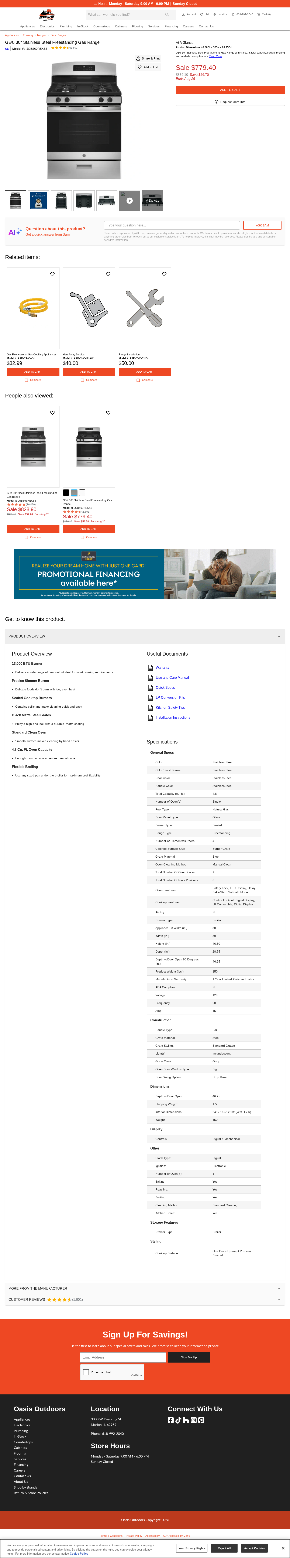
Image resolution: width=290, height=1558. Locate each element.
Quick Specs (165, 687)
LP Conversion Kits (170, 697)
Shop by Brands (25, 1487)
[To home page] (47, 14)
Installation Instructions (173, 717)
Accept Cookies (254, 1548)
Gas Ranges (58, 35)
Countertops (101, 26)
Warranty (162, 667)
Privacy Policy (134, 1535)
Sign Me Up (189, 1357)
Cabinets (121, 26)
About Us (21, 1481)
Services (154, 26)
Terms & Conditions (111, 1535)
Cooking (28, 35)
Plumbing (66, 26)
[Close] (283, 1548)
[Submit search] (167, 14)
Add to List (151, 67)
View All (152, 200)
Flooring (137, 26)
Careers (188, 26)
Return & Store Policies (31, 1493)
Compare (35, 380)
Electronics (47, 26)
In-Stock (82, 26)
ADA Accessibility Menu (176, 1535)
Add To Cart (230, 90)
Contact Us (206, 26)
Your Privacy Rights (192, 1548)
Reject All (224, 1548)
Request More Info (232, 101)
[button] (183, 14)
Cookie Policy (79, 1553)
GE (7, 48)
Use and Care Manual (172, 677)
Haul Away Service (73, 354)
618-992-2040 (113, 1433)
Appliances (27, 26)
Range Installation (129, 354)
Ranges (41, 35)
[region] (145, 1548)
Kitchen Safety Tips (170, 707)
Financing (171, 26)
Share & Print (151, 58)
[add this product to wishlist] (52, 274)
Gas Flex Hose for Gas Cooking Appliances (31, 354)
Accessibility (152, 1535)
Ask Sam (262, 225)
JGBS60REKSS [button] (37, 48)
